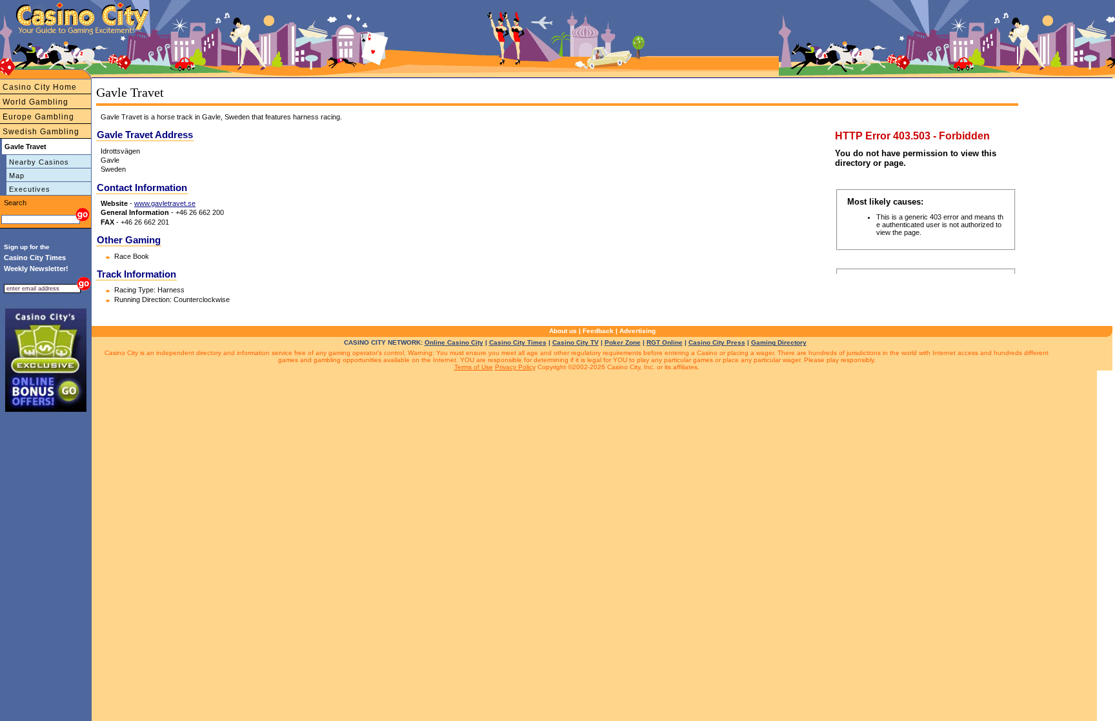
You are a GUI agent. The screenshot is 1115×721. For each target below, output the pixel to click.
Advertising (637, 330)
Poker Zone (623, 342)
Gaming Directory (779, 342)
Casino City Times (518, 342)
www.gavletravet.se (165, 203)
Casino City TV (575, 342)
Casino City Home (40, 87)
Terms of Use (473, 367)
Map (17, 175)
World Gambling (35, 102)
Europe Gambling (38, 116)
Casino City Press (716, 342)
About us (563, 330)
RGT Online (665, 342)
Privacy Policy (515, 367)
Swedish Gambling (41, 131)
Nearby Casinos (39, 162)
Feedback (598, 330)
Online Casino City (454, 342)
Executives (29, 189)
